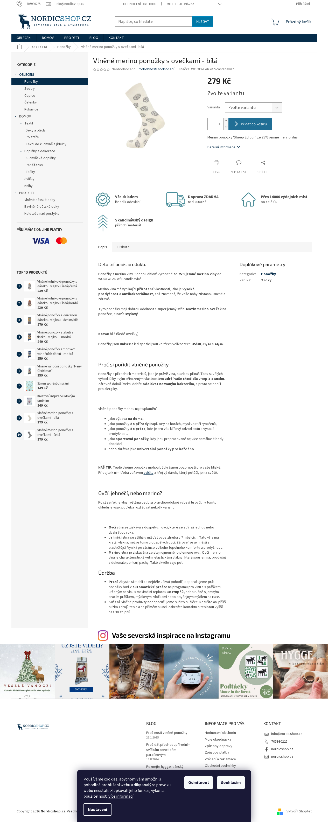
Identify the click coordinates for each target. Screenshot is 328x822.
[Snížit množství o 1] (225, 127)
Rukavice (31, 109)
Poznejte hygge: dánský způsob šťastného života (165, 769)
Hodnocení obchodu (139, 4)
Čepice (29, 95)
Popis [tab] (102, 247)
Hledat (202, 21)
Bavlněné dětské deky (41, 206)
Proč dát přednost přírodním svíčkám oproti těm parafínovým (168, 749)
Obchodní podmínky (220, 765)
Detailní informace (221, 147)
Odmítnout (198, 782)
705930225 (279, 741)
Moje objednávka (180, 4)
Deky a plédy (36, 130)
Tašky (30, 172)
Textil (28, 123)
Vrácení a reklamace (220, 759)
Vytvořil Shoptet (299, 811)
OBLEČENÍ (26, 74)
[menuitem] (24, 38)
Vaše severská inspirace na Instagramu (171, 635)
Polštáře (32, 137)
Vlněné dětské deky (39, 200)
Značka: (206, 69)
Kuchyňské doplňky (41, 158)
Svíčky (29, 179)
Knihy (28, 186)
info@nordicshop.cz (286, 733)
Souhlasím (231, 782)
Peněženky (34, 165)
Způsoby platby (217, 752)
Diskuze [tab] (123, 247)
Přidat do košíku (254, 124)
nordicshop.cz (282, 749)
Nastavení (97, 809)
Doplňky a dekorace (39, 151)
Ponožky (31, 81)
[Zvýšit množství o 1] (225, 121)
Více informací (120, 796)
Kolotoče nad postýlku (41, 213)
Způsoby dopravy (218, 746)
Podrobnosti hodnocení (156, 69)
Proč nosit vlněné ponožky (166, 732)
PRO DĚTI (26, 193)
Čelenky (30, 102)
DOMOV (25, 116)
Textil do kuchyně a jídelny (46, 144)
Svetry (29, 88)
